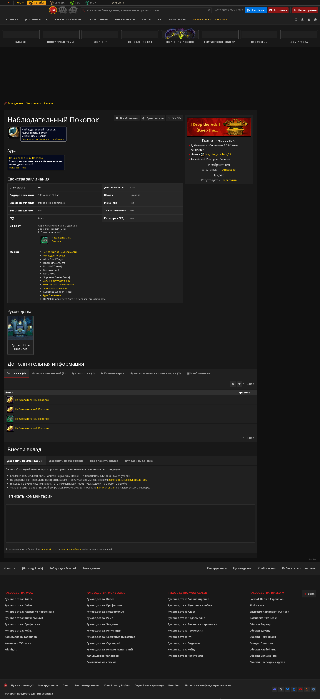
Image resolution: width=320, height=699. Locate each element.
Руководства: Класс (18, 599)
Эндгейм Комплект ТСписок (269, 611)
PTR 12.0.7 (73, 10)
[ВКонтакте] (313, 689)
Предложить (229, 180)
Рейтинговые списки (101, 662)
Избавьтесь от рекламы (210, 19)
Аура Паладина (52, 295)
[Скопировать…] (233, 384)
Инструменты (217, 568)
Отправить (229, 169)
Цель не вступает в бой (57, 280)
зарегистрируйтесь (71, 549)
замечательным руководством (128, 479)
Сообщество (177, 19)
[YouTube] (300, 689)
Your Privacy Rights (117, 685)
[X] (281, 689)
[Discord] (274, 689)
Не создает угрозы (54, 255)
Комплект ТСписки (18, 643)
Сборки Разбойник (263, 649)
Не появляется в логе (55, 288)
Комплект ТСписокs (264, 618)
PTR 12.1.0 (62, 10)
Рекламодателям (87, 685)
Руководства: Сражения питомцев (110, 637)
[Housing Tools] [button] (37, 19)
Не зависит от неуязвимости (60, 252)
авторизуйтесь (48, 549)
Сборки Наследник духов (267, 662)
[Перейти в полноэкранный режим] (296, 19)
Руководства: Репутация (103, 630)
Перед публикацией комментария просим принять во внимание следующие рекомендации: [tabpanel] (78, 509)
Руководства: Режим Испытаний (109, 649)
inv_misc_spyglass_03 (218, 154)
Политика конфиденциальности (208, 685)
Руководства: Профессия (22, 624)
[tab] (16, 373)
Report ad (312, 559)
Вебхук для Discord (69, 19)
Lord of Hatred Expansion (267, 599)
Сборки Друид (260, 630)
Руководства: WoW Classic (188, 592)
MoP (93, 2)
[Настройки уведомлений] (302, 19)
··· (102, 2)
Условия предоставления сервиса (29, 693)
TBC (77, 2)
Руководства (151, 19)
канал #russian (106, 487)
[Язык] (315, 19)
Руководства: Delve (18, 605)
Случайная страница (149, 685)
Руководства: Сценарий (103, 643)
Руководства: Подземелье (105, 611)
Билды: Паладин (261, 643)
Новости (12, 19)
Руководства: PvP (180, 637)
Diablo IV (122, 2)
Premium (174, 685)
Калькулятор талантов (21, 637)
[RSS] (307, 689)
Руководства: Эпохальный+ (24, 618)
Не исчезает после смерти (58, 284)
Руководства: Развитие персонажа (29, 611)
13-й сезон (257, 605)
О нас (66, 685)
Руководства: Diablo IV (267, 592)
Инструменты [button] (125, 19)
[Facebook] (294, 689)
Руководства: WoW (19, 592)
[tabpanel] (130, 410)
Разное (48, 103)
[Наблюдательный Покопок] (10, 399)
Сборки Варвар (260, 624)
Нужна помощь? (22, 685)
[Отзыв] (309, 19)
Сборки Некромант (263, 637)
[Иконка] (13, 132)
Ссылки (176, 118)
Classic (59, 2)
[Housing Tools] (32, 568)
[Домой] (25, 10)
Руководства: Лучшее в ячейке (190, 605)
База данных (99, 19)
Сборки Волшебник (263, 655)
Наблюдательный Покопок (32, 400)
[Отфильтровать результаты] (239, 384)
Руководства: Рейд (18, 630)
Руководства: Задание (102, 624)
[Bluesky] (287, 689)
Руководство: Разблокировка (188, 599)
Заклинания (33, 103)
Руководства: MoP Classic (105, 592)
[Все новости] (8, 3)
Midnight (11, 649)
